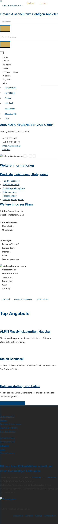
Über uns (4, 445)
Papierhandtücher (11, 184)
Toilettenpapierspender (13, 199)
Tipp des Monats (8, 431)
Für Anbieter (10, 93)
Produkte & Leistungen (10, 424)
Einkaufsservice (7, 438)
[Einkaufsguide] (8, 499)
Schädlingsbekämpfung (14, 188)
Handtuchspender (11, 181)
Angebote (7, 79)
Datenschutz (50, 515)
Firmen (6, 61)
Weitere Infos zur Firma (16, 204)
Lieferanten (51, 477)
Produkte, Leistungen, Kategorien (24, 174)
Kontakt (29, 515)
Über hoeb (9, 103)
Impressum (18, 515)
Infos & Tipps (10, 113)
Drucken (5, 299)
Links (7, 119)
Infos (5, 83)
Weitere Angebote (11, 403)
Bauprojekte (10, 108)
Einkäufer (36, 477)
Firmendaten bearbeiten (22, 299)
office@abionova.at (11, 146)
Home (5, 57)
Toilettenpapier (10, 196)
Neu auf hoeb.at (7, 453)
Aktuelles (7, 76)
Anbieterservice (7, 441)
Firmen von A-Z (7, 416)
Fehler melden (42, 299)
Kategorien (7, 64)
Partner (8, 98)
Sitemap (38, 515)
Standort (6, 149)
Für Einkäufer (10, 88)
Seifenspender (9, 192)
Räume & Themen (10, 72)
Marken (6, 68)
